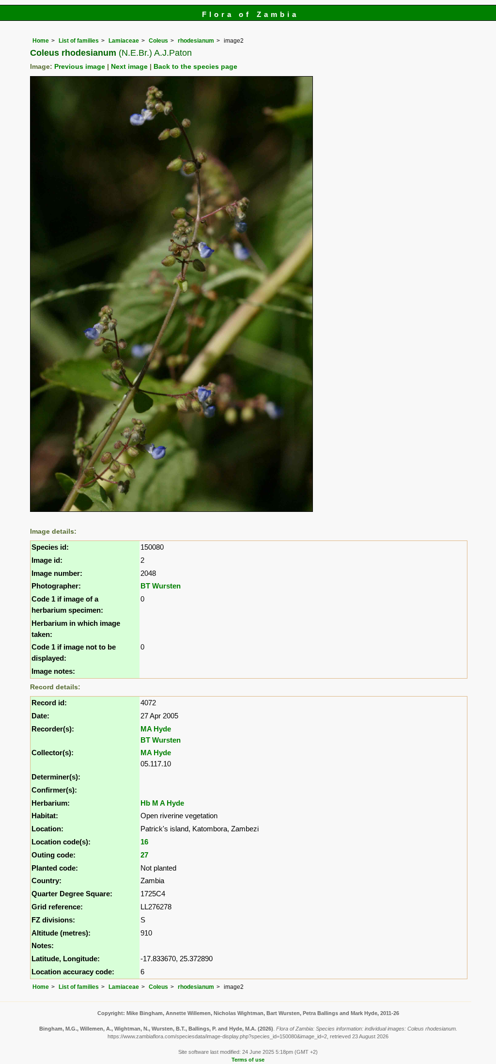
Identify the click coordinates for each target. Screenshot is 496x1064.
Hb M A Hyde (162, 803)
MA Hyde (155, 729)
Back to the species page (195, 66)
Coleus (158, 40)
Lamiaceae (123, 40)
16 (144, 842)
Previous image (79, 66)
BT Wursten (160, 586)
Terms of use (248, 1060)
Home (40, 40)
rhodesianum (196, 40)
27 (144, 855)
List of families (79, 40)
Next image (129, 66)
